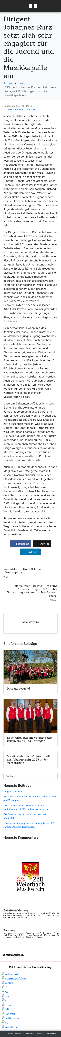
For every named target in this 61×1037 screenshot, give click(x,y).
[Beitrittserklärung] (6, 907)
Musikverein (17, 109)
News (32, 109)
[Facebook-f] (30, 6)
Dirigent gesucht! (13, 791)
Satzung (9, 930)
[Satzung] (6, 927)
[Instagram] (35, 6)
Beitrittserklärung (15, 910)
